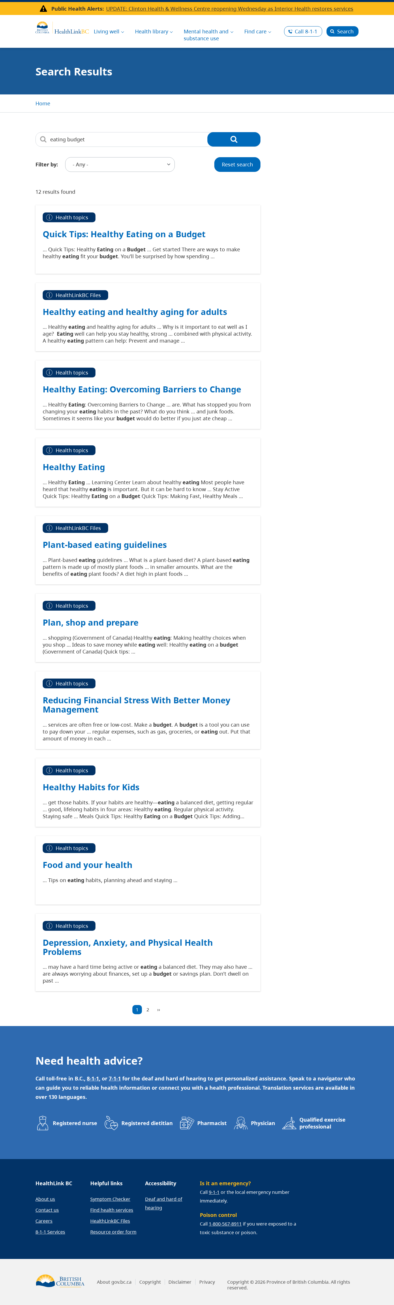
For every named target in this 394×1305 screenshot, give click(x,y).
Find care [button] (255, 31)
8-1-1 (306, 31)
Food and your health (87, 864)
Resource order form (113, 1232)
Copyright (150, 1282)
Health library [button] (151, 31)
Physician (263, 1123)
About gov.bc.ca (114, 1282)
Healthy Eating (74, 466)
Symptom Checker (110, 1199)
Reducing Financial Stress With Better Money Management (136, 704)
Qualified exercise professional (322, 1123)
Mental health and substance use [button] (206, 35)
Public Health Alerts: (77, 8)
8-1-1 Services (50, 1232)
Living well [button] (106, 31)
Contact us (47, 1210)
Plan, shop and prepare (90, 622)
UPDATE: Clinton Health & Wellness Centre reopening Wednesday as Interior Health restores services (229, 8)
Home (42, 103)
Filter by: (46, 164)
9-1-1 (214, 1192)
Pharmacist (212, 1123)
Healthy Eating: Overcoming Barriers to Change (142, 389)
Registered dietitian (147, 1123)
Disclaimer (180, 1282)
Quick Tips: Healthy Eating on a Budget (124, 234)
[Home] (62, 27)
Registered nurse (75, 1123)
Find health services (111, 1210)
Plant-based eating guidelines (105, 544)
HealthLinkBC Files (110, 1221)
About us (45, 1199)
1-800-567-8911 (225, 1224)
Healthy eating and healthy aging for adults (135, 311)
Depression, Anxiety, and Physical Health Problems (128, 947)
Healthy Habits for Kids (91, 787)
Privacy (207, 1282)
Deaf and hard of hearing (163, 1203)
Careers (43, 1221)
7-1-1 (115, 1078)
